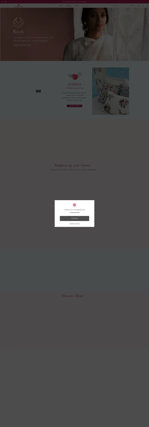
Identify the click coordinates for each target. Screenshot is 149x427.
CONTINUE (74, 218)
